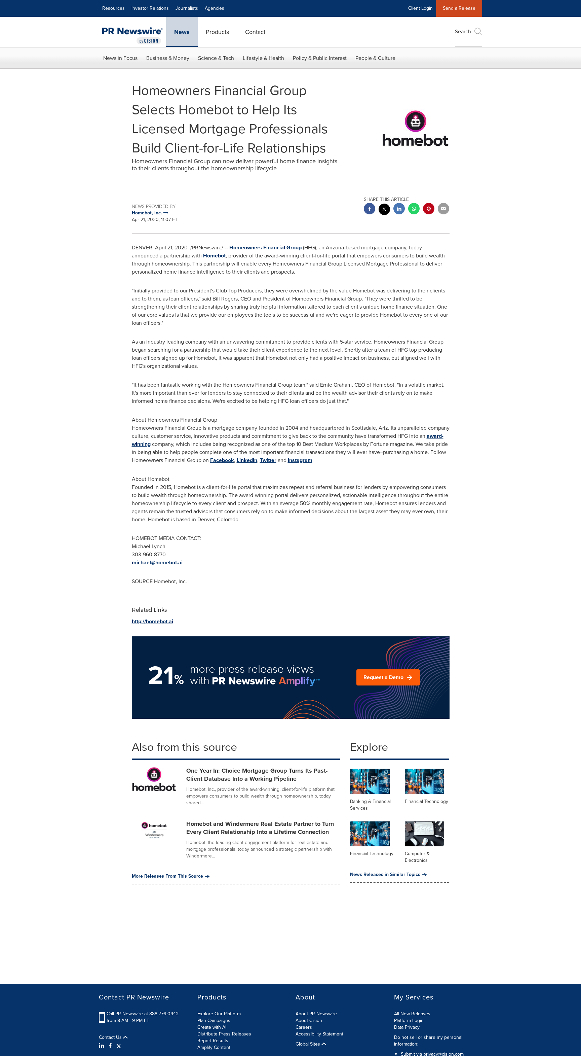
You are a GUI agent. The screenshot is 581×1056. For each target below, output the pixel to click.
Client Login (420, 8)
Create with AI (211, 1027)
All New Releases (412, 1013)
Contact (255, 32)
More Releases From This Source (167, 876)
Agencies (214, 8)
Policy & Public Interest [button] (320, 58)
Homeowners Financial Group (265, 247)
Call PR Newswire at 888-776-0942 (143, 1013)
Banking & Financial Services (370, 805)
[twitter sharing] (384, 210)
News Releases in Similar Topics (385, 874)
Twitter (268, 460)
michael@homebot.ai (157, 562)
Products (217, 32)
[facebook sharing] (369, 209)
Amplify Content (213, 1047)
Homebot (214, 255)
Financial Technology (426, 801)
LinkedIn (247, 460)
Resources (113, 8)
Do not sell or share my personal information (428, 1041)
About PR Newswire (316, 1013)
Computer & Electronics (417, 857)
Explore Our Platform (219, 1013)
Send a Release (459, 8)
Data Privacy (407, 1027)
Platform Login (409, 1020)
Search (463, 31)
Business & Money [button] (167, 58)
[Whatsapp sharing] (414, 209)
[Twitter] (119, 1046)
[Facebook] (110, 1046)
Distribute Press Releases (224, 1033)
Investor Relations (150, 8)
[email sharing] (443, 209)
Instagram (300, 460)
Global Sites (308, 1044)
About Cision (309, 1020)
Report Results (212, 1040)
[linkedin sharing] (399, 209)
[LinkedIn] (102, 1046)
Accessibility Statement (319, 1033)
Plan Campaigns (213, 1020)
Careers (304, 1027)
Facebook (222, 460)
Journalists (187, 8)
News (182, 32)
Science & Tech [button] (216, 58)
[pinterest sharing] (428, 209)
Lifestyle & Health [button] (263, 58)
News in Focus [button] (120, 58)
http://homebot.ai (152, 621)
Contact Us (111, 1037)
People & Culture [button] (375, 58)
